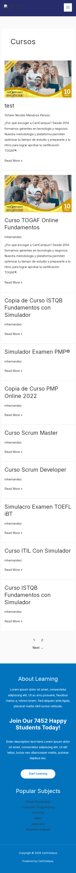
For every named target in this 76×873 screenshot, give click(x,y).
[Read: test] (37, 79)
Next (38, 648)
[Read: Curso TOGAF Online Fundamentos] (37, 193)
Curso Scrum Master (31, 432)
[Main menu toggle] (68, 7)
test (9, 105)
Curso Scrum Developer (35, 469)
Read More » (13, 161)
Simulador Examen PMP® (37, 351)
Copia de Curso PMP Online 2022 (31, 392)
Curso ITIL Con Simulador (37, 550)
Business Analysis (38, 829)
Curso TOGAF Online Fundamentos (31, 224)
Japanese (38, 824)
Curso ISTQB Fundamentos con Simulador (27, 595)
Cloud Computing (38, 802)
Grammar (38, 813)
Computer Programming (38, 807)
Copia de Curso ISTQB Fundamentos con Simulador (33, 307)
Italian (38, 818)
